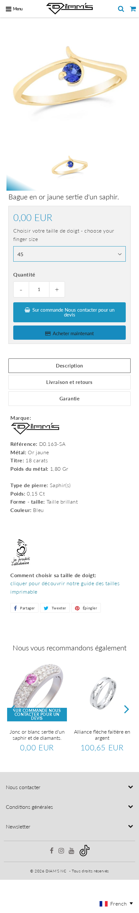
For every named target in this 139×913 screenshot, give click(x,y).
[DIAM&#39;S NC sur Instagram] (62, 851)
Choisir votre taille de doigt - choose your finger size (63, 234)
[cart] (133, 9)
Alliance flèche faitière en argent (102, 734)
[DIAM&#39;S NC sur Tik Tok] (84, 854)
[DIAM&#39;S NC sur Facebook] (52, 851)
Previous (12, 708)
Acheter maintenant (73, 333)
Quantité (24, 274)
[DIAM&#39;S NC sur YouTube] (72, 851)
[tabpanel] (69, 168)
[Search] (121, 9)
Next (126, 708)
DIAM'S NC (56, 870)
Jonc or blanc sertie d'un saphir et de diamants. (37, 734)
